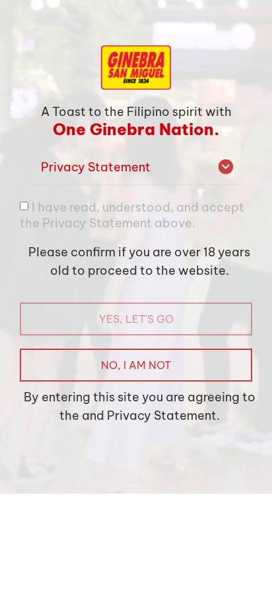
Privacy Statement (96, 167)
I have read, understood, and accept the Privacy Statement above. (132, 214)
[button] (136, 167)
